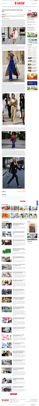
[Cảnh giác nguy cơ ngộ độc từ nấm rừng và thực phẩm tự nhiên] (7, 282)
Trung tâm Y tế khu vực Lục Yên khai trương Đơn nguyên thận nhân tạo (19, 328)
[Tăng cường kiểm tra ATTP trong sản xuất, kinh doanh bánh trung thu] (6, 215)
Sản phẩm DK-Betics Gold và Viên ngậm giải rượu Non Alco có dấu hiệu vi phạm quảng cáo (19, 249)
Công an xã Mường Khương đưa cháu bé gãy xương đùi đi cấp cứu (18, 290)
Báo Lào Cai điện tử (19, 3)
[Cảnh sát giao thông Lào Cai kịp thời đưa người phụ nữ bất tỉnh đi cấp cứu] (7, 320)
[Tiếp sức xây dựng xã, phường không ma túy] (30, 71)
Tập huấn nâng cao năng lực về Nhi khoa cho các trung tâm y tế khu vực (19, 240)
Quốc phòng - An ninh (15, 291)
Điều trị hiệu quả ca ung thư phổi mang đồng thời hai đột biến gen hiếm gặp (18, 379)
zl (37, 204)
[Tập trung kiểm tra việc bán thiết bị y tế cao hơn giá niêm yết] (7, 267)
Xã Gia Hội (34, 54)
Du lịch (14, 6)
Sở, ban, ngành (35, 47)
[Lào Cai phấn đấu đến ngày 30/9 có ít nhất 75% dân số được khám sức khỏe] (7, 234)
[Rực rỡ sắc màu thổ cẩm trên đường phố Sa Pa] (30, 58)
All (36, 6)
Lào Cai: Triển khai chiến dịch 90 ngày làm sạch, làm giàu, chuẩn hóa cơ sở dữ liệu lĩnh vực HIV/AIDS (19, 352)
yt (37, 203)
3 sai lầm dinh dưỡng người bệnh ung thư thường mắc (24, 211)
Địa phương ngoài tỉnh (30, 47)
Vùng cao (29, 222)
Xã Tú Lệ (30, 51)
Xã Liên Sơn (30, 54)
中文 (33, 0)
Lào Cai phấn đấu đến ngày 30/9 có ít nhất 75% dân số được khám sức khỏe (19, 232)
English (32, 0)
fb (37, 201)
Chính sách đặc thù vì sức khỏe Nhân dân (31, 24)
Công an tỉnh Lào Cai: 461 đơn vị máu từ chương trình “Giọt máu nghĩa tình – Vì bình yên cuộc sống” (19, 298)
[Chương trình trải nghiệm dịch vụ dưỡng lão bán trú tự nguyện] (7, 389)
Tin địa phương (29, 44)
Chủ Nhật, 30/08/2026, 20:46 (5, 0)
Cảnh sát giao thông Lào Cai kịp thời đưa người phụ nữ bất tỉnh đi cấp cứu (19, 318)
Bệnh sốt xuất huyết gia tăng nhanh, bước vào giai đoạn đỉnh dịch (33, 212)
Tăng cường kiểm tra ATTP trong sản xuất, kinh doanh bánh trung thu (6, 219)
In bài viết (4, 14)
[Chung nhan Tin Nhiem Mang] (34, 405)
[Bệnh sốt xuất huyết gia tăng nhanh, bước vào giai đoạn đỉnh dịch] (33, 208)
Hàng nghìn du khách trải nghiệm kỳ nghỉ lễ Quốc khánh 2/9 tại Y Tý (34, 61)
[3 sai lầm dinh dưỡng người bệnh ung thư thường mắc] (24, 208)
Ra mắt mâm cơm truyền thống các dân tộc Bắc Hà (34, 68)
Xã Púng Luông (35, 50)
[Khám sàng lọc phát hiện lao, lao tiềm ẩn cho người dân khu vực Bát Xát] (7, 259)
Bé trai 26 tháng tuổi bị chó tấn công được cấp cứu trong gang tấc (19, 272)
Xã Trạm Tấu (34, 51)
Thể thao (19, 6)
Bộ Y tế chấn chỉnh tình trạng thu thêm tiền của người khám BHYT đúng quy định (18, 368)
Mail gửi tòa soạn (12, 0)
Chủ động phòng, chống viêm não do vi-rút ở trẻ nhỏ (18, 343)
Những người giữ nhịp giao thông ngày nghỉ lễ (34, 65)
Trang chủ (2, 6)
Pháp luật (17, 6)
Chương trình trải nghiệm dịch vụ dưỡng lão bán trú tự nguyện (18, 387)
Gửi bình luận (23, 201)
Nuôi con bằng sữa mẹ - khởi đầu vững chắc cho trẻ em (18, 335)
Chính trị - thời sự (5, 6)
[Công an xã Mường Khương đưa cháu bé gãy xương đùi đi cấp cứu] (7, 292)
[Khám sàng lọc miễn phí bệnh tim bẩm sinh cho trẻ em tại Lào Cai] (33, 215)
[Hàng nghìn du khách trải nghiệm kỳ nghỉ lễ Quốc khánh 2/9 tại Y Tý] (30, 61)
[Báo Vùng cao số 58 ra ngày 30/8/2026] (32, 228)
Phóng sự (24, 6)
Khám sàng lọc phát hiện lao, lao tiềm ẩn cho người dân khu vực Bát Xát (19, 257)
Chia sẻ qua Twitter (3, 14)
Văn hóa (12, 6)
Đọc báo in (34, 6)
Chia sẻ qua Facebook (2, 14)
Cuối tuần (36, 222)
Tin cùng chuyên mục (5, 221)
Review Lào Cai (30, 6)
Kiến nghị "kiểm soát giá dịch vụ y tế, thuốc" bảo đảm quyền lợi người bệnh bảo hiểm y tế (19, 224)
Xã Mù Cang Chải (30, 50)
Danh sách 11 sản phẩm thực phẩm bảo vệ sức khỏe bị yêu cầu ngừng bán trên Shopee (31, 28)
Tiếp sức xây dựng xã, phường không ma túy (34, 71)
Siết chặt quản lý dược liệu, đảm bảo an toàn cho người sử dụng (19, 360)
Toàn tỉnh (30, 48)
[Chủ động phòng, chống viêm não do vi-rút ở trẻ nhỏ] (7, 345)
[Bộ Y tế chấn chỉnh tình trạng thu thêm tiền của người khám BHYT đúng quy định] (7, 370)
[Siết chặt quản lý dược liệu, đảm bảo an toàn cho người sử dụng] (7, 362)
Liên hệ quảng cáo (17, 0)
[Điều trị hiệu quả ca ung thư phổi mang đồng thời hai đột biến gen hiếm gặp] (7, 380)
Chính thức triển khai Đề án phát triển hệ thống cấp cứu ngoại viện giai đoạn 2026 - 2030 (18, 307)
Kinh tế (8, 6)
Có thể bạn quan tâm (5, 204)
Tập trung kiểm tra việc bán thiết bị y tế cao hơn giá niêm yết (19, 265)
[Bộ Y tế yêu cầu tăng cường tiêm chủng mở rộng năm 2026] (24, 215)
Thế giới (22, 6)
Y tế (4, 8)
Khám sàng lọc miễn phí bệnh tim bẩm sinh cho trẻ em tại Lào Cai (31, 22)
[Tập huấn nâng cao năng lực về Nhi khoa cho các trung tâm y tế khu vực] (7, 242)
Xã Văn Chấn (34, 55)
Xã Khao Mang (35, 48)
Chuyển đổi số (27, 6)
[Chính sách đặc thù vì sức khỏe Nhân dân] (15, 215)
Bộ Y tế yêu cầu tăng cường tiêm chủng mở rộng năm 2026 (31, 30)
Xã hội (10, 6)
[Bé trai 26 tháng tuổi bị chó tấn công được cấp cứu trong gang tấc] (7, 274)
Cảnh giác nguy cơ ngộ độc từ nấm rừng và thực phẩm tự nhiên (19, 280)
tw (37, 206)
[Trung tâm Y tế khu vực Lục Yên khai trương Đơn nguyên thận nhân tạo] (7, 330)
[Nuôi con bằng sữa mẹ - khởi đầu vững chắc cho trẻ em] (7, 337)
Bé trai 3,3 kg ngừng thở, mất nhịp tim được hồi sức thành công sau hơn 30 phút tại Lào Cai (30, 19)
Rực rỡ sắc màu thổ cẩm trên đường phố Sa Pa (34, 58)
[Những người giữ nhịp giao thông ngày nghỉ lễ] (30, 65)
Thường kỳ (32, 222)
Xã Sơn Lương (30, 55)
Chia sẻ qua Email (5, 14)
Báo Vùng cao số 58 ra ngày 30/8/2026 (32, 230)
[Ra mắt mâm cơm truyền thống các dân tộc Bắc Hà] (30, 68)
